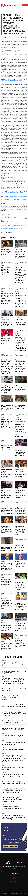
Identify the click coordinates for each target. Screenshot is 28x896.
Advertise (13, 878)
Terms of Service (13, 881)
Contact (13, 880)
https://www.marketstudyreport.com (13, 223)
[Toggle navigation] (25, 5)
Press (13, 877)
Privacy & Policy (13, 882)
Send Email (6, 216)
